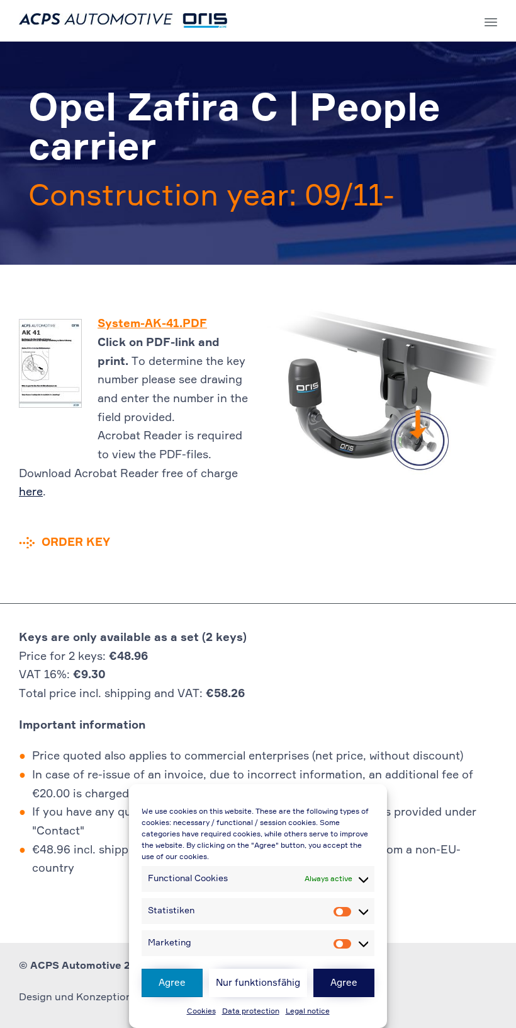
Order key (76, 542)
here (31, 492)
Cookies (201, 1011)
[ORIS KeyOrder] (123, 20)
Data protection (250, 1011)
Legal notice (308, 1011)
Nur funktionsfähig (258, 983)
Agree (172, 983)
